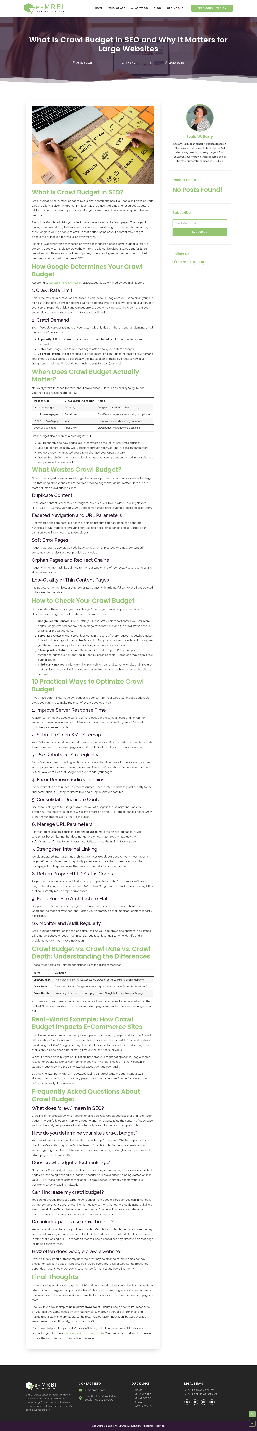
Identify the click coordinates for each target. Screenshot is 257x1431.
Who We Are (116, 8)
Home (98, 8)
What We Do (139, 8)
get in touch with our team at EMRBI (84, 1333)
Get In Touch (176, 8)
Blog (157, 8)
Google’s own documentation (65, 282)
